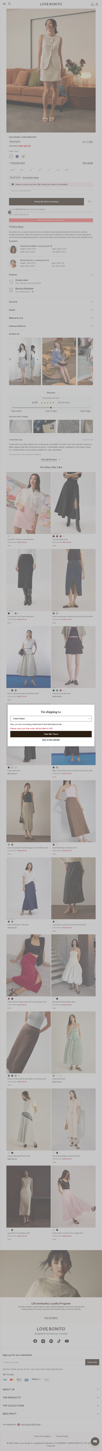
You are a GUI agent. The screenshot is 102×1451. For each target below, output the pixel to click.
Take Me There (51, 734)
